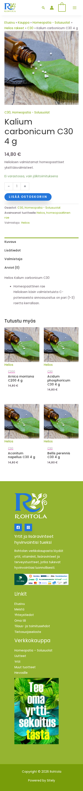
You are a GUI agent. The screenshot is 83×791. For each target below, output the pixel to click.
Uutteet (20, 656)
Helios (41, 213)
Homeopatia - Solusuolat (51, 23)
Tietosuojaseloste (27, 632)
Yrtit (17, 662)
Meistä (19, 609)
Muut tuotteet (25, 667)
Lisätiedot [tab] (12, 250)
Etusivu (9, 23)
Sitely (51, 780)
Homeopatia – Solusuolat (33, 650)
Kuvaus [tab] (10, 242)
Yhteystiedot (24, 615)
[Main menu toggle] (74, 7)
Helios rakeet (14, 28)
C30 (30, 28)
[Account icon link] (52, 8)
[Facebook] (18, 527)
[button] (43, 8)
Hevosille (21, 673)
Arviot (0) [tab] (11, 268)
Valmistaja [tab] (13, 259)
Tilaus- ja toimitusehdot (32, 626)
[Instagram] (28, 527)
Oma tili (20, 621)
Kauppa (23, 23)
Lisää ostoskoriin (28, 197)
